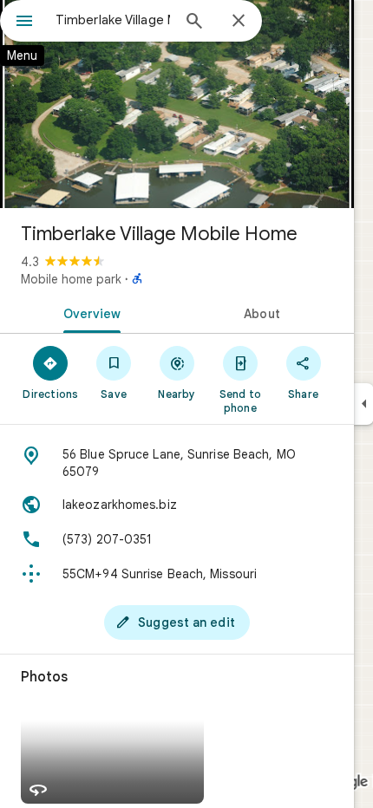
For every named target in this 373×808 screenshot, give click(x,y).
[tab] (88, 312)
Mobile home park (71, 279)
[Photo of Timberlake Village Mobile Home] (177, 104)
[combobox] (113, 20)
